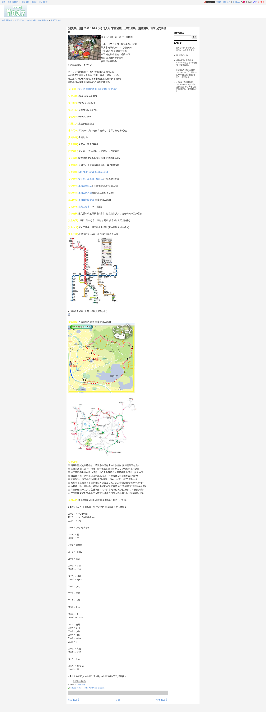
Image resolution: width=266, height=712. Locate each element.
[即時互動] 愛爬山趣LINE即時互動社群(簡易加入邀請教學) (186, 62)
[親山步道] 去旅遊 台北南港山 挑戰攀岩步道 (186, 49)
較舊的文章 (162, 699)
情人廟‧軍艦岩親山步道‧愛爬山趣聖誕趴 (97, 89)
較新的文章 (74, 699)
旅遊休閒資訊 (13, 2)
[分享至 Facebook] (82, 681)
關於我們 (226, 2)
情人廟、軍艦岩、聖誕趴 (90, 179)
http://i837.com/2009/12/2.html (93, 172)
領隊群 (218, 2)
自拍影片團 (31, 20)
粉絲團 (34, 2)
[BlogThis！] (76, 681)
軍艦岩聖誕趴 (85, 186)
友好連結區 (43, 2)
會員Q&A (236, 2)
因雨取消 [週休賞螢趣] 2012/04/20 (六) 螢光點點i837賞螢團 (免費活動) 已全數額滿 (186, 73)
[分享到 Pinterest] (84, 681)
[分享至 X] (79, 681)
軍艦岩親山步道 (86, 200)
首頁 (3, 2)
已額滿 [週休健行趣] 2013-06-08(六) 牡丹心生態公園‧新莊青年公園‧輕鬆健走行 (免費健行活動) (186, 86)
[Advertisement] (230, 11)
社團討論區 (25, 2)
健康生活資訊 (43, 20)
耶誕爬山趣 (81, 685)
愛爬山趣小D (84, 206)
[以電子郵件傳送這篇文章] (74, 681)
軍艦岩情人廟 (85, 193)
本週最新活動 (7, 20)
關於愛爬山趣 (182, 55)
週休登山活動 (56, 20)
